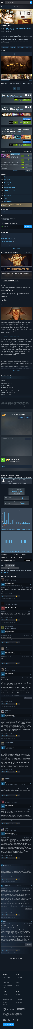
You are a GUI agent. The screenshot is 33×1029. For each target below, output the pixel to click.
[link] (18, 100)
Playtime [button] (13, 557)
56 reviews (13, 830)
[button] (3, 7)
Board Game (5, 47)
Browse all (27, 151)
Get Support (19, 999)
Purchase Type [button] (14, 554)
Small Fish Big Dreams (11, 29)
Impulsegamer (4, 296)
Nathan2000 (8, 710)
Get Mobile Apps (8, 1024)
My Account (19, 1002)
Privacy (5, 994)
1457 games (7, 802)
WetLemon (7, 647)
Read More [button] (28, 698)
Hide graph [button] (27, 560)
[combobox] (17, 2)
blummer (7, 579)
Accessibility (6, 997)
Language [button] (24, 554)
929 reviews (14, 802)
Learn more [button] (28, 226)
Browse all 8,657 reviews (16, 958)
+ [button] (30, 47)
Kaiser (6, 602)
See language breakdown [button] (6, 477)
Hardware (18, 982)
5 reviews (7, 649)
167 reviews (14, 604)
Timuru (6, 828)
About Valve (19, 977)
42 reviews (7, 712)
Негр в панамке (9, 626)
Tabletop (13, 47)
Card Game (21, 47)
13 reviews (13, 580)
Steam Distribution (7, 985)
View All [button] (29, 252)
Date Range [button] (4, 557)
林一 (6, 668)
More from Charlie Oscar (15, 415)
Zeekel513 (7, 778)
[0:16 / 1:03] (16, 65)
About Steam (6, 977)
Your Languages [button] (9, 565)
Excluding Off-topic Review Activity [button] (9, 568)
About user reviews (18, 477)
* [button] (19, 511)
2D (27, 47)
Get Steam (18, 994)
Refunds (5, 1004)
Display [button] (20, 557)
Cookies (5, 1002)
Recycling (18, 985)
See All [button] (28, 170)
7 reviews (13, 670)
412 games (7, 580)
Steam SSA (5, 980)
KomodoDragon (9, 742)
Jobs (17, 980)
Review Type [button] (4, 554)
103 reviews (13, 628)
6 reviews (14, 780)
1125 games (7, 780)
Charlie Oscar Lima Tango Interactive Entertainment (18, 28)
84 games (7, 670)
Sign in (2, 83)
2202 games (7, 604)
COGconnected (4, 300)
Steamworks (6, 982)
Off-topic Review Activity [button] (7, 560)
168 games (7, 830)
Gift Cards (5, 987)
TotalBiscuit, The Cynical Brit (7, 290)
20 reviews (7, 744)
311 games (7, 628)
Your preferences (27, 477)
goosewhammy (8, 800)
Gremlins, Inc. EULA (6, 205)
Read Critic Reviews (14, 461)
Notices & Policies (7, 999)
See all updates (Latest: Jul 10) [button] (11, 280)
